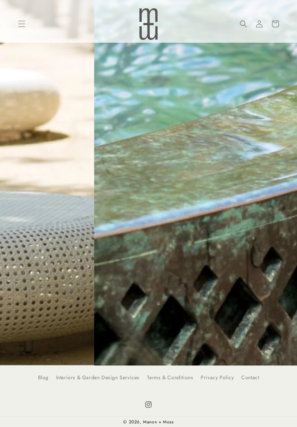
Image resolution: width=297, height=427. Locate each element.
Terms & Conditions (170, 377)
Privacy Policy (217, 377)
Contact (250, 377)
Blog (43, 377)
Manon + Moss (158, 422)
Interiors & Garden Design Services (97, 377)
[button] (22, 24)
